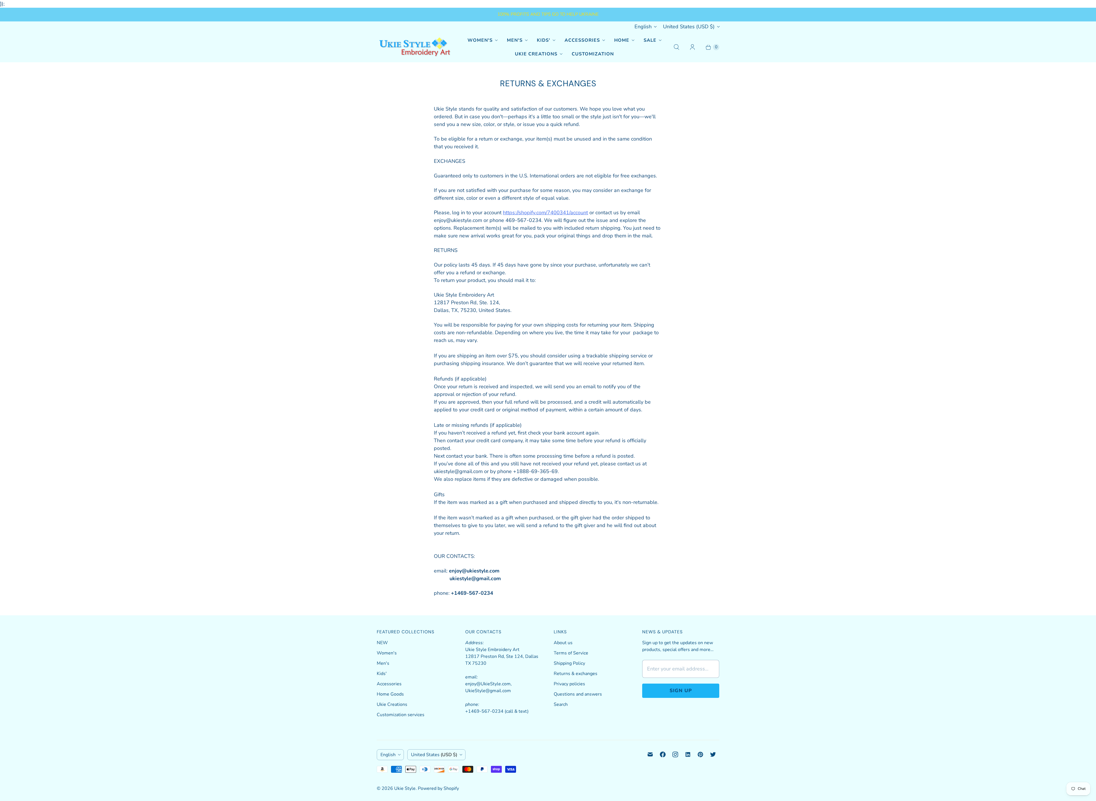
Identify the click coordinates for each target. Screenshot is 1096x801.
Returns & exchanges (575, 673)
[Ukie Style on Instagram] (675, 754)
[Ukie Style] (414, 47)
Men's (515, 40)
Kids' (543, 40)
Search (561, 704)
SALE (650, 40)
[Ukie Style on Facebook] (662, 754)
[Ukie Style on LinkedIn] (688, 754)
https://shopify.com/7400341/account (545, 212)
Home (621, 40)
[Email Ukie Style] (650, 754)
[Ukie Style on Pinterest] (700, 754)
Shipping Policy (569, 663)
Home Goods (390, 694)
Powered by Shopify (438, 788)
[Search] (676, 47)
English (643, 26)
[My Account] (692, 47)
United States (689, 26)
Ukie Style (405, 788)
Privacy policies (569, 684)
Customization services (400, 715)
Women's (480, 40)
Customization (593, 54)
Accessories (582, 40)
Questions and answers (578, 694)
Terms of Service (571, 653)
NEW (382, 643)
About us (563, 643)
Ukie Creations (536, 54)
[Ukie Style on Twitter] (713, 754)
